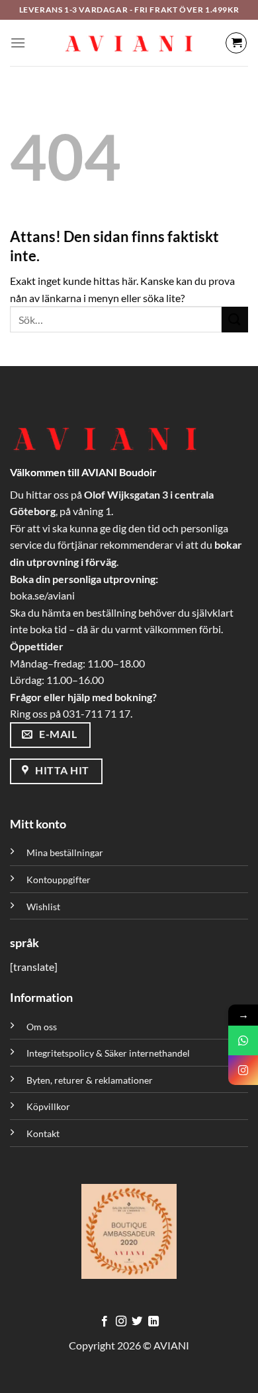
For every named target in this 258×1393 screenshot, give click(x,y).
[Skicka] (235, 319)
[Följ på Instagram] (121, 1322)
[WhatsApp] (243, 1040)
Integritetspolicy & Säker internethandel (108, 1053)
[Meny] (18, 42)
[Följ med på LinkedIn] (153, 1322)
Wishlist (43, 906)
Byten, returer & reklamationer (89, 1080)
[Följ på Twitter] (137, 1322)
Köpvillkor (48, 1106)
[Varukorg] (236, 42)
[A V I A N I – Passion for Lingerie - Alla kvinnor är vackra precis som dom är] (129, 42)
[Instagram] (243, 1070)
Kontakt (43, 1133)
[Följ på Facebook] (104, 1322)
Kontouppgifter (58, 879)
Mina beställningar (65, 852)
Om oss (41, 1026)
